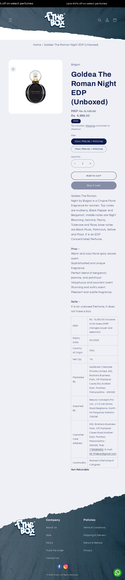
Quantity (76, 157)
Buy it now (94, 185)
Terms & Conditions (94, 527)
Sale (48, 535)
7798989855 (96, 449)
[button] (10, 20)
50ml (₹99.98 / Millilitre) (89, 141)
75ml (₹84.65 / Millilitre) (89, 149)
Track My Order (55, 550)
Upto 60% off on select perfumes (86, 3)
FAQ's (49, 543)
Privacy (87, 550)
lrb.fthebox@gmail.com (102, 454)
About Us (51, 527)
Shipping (90, 126)
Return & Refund (92, 543)
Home (37, 44)
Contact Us (52, 558)
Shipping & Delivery (94, 535)
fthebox (56, 575)
